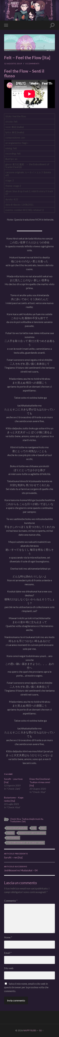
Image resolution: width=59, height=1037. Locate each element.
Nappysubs (29, 1030)
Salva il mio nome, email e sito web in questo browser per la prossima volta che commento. (26, 987)
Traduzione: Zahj (18, 821)
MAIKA (10, 833)
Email (8, 952)
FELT (43, 828)
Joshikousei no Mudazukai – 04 (21, 869)
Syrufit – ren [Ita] (16, 856)
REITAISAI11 (13, 838)
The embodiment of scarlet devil (25, 842)
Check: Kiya (15, 819)
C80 (34, 828)
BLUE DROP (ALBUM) (17, 828)
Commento (11, 900)
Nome (8, 937)
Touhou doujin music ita (32, 819)
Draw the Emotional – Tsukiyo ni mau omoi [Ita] (40, 782)
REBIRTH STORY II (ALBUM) (32, 833)
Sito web (8, 968)
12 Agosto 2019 (13, 63)
